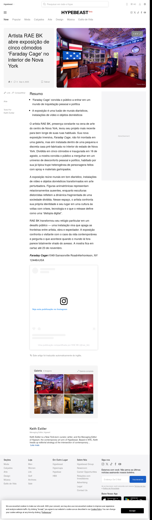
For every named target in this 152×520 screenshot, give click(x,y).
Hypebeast (58, 464)
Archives (32, 479)
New (6, 19)
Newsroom (82, 467)
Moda (27, 19)
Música (71, 19)
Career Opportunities (87, 471)
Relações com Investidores (83, 477)
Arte (50, 19)
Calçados (39, 19)
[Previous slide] (61, 58)
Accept (132, 511)
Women (31, 467)
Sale (30, 483)
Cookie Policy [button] (96, 509)
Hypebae (57, 471)
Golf (30, 475)
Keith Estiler (9, 112)
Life (30, 471)
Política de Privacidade (111, 488)
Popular (16, 19)
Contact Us (82, 490)
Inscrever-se (138, 479)
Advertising (82, 482)
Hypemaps (58, 467)
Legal (79, 486)
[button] (45, 81)
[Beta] (75, 12)
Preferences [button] (46, 512)
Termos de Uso (139, 486)
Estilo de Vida (85, 19)
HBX (55, 475)
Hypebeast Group (85, 464)
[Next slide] (140, 58)
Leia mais (34, 445)
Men (30, 464)
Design (59, 19)
